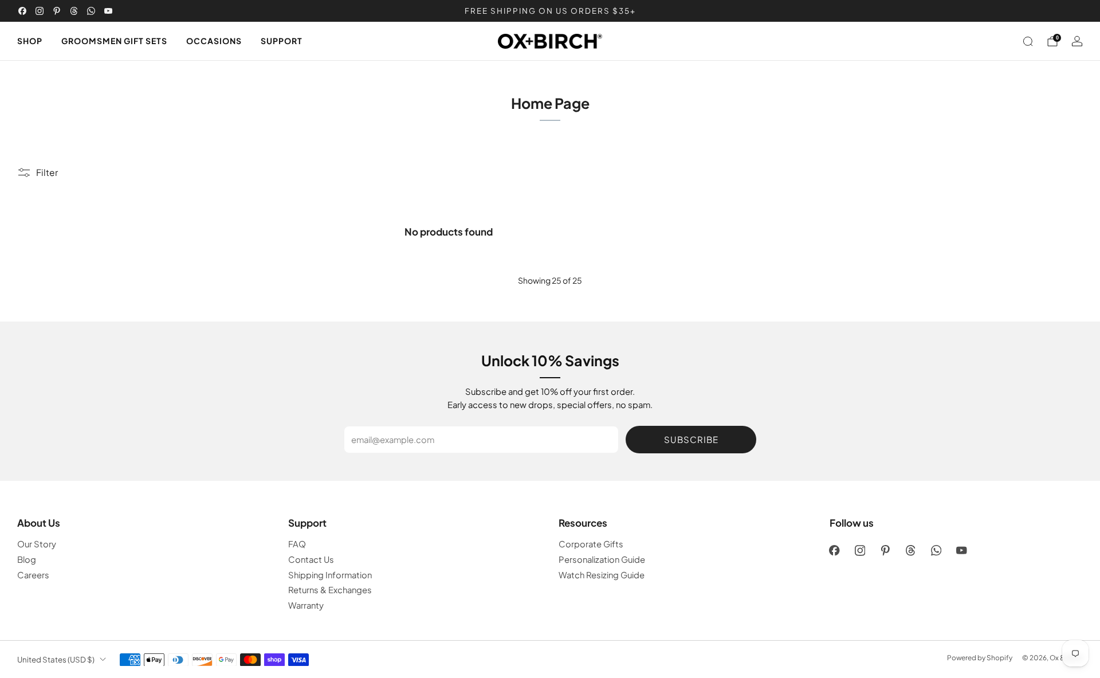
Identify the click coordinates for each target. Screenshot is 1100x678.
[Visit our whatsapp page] (91, 10)
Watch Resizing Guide (602, 575)
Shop (29, 41)
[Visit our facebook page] (22, 10)
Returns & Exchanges (330, 590)
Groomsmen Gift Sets (114, 41)
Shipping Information (330, 575)
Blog (26, 559)
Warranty (306, 605)
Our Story (36, 544)
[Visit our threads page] (73, 10)
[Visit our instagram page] (39, 10)
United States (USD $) (56, 659)
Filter (47, 172)
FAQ (297, 544)
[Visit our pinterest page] (56, 10)
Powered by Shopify (979, 657)
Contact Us (311, 559)
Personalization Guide (602, 559)
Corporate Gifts (591, 544)
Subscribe (691, 439)
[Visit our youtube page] (108, 10)
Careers (33, 575)
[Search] (1028, 41)
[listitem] (550, 11)
